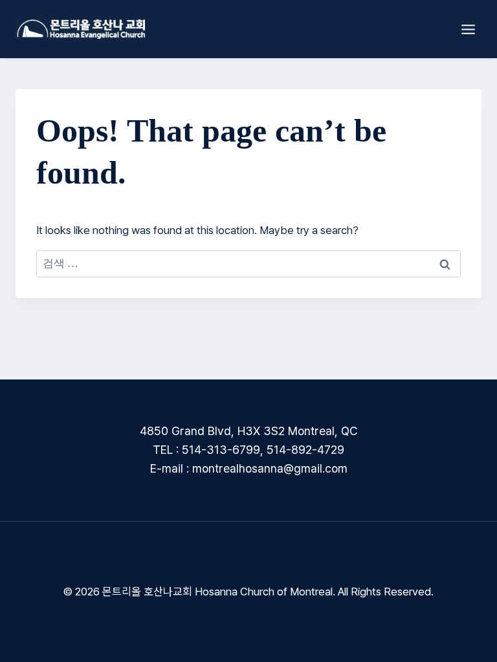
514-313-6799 (221, 449)
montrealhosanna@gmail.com (270, 468)
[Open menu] (467, 29)
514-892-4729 (305, 449)
